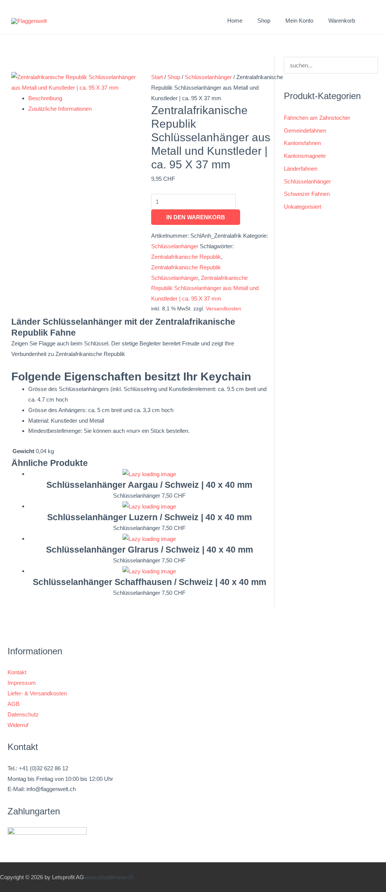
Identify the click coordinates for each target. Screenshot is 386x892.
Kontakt (17, 672)
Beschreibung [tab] (45, 98)
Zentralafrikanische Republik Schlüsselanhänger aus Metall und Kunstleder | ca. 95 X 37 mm (205, 288)
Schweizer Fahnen (307, 194)
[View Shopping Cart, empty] (370, 21)
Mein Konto (299, 20)
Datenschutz (23, 714)
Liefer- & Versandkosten (37, 693)
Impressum (22, 683)
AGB (14, 704)
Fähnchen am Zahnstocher (317, 118)
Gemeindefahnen (305, 130)
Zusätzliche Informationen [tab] (60, 108)
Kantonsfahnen (302, 143)
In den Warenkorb (195, 217)
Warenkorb (341, 20)
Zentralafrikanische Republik (186, 257)
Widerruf (18, 725)
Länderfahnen (300, 168)
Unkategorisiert (302, 206)
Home (234, 20)
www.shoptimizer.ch (108, 877)
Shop (173, 77)
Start (157, 77)
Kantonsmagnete (305, 156)
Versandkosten (223, 309)
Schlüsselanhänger (208, 77)
